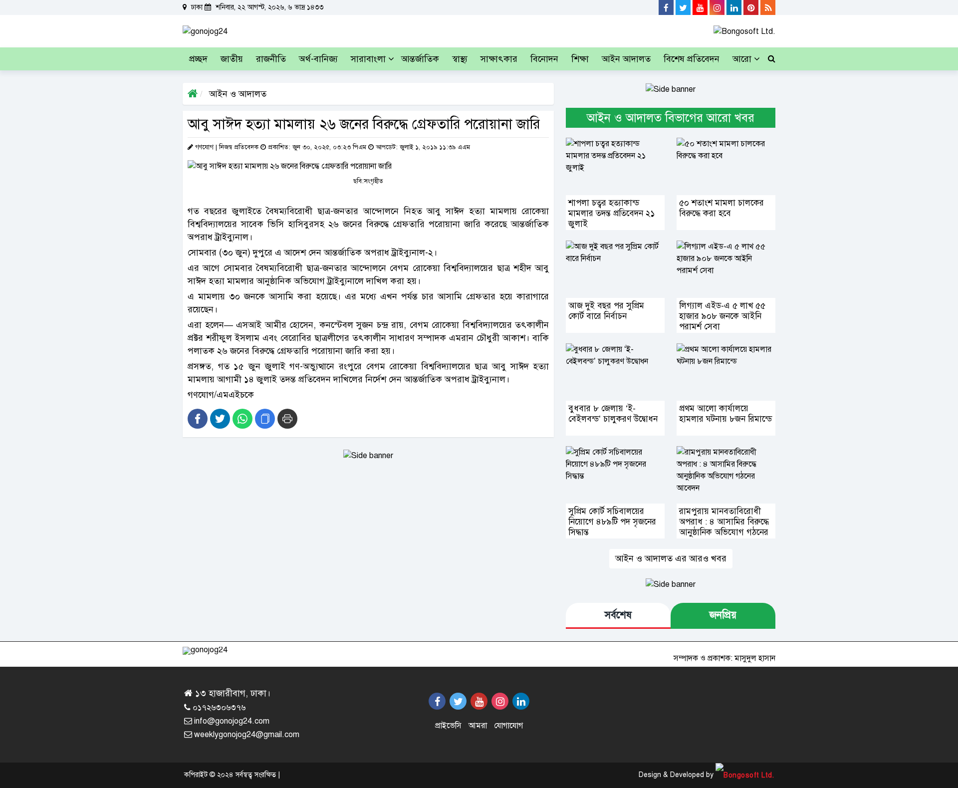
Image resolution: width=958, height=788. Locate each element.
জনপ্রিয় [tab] (723, 615)
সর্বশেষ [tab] (618, 615)
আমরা (478, 726)
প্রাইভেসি (448, 726)
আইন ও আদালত (236, 93)
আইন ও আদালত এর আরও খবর (670, 558)
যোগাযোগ (508, 726)
